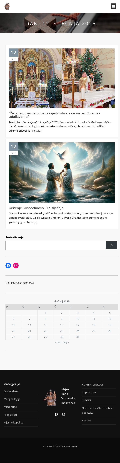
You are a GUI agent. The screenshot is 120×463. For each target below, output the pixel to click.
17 (77, 325)
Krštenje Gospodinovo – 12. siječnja (36, 208)
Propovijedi (10, 414)
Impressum (89, 392)
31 (77, 337)
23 (61, 331)
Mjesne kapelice (13, 422)
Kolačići (86, 400)
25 (93, 331)
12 (109, 319)
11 (93, 319)
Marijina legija (12, 399)
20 (13, 331)
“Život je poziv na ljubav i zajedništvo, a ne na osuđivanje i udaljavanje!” (54, 115)
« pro (58, 342)
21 (29, 331)
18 (93, 325)
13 (13, 325)
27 (13, 337)
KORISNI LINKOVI (92, 384)
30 (61, 337)
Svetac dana (11, 391)
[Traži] (111, 245)
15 (45, 325)
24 (77, 331)
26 (109, 331)
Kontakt (86, 420)
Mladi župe (10, 407)
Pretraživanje (14, 237)
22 (45, 331)
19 (109, 325)
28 (29, 337)
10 (77, 319)
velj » (66, 342)
